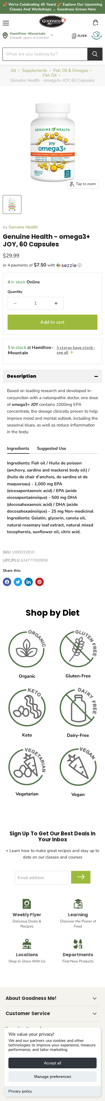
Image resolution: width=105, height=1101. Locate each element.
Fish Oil (50, 75)
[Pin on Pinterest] (39, 582)
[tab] (18, 449)
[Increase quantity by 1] (56, 303)
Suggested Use (51, 448)
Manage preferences (52, 1076)
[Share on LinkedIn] (28, 582)
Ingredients (18, 448)
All (13, 70)
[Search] (94, 54)
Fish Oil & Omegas (70, 70)
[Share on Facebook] (7, 582)
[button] (52, 265)
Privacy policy (20, 1091)
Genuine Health (23, 227)
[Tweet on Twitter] (18, 582)
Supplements (34, 70)
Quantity (15, 292)
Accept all (52, 1063)
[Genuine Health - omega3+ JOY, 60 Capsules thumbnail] (12, 204)
